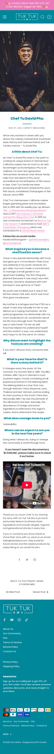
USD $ (5, 734)
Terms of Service (12, 642)
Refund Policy (10, 646)
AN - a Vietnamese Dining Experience (24, 210)
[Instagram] (19, 619)
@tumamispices (12, 243)
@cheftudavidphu (39, 239)
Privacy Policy (10, 661)
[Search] (42, 17)
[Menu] (5, 17)
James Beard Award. (33, 230)
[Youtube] (11, 619)
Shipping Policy (11, 666)
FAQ (5, 637)
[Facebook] (4, 619)
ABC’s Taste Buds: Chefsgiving (26, 225)
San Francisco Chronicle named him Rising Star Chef (23, 215)
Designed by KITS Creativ (34, 742)
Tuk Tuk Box (15, 742)
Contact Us (9, 651)
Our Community (12, 633)
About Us (8, 628)
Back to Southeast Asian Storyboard (27, 582)
